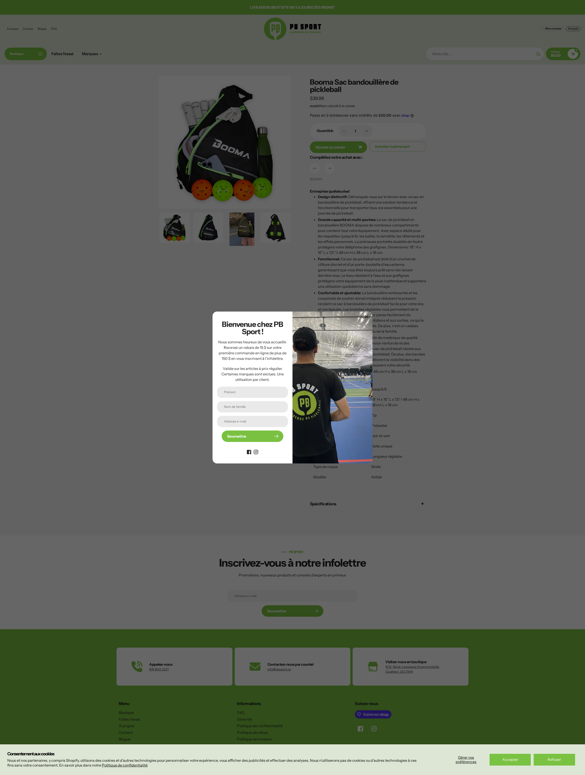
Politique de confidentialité (125, 765)
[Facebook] (249, 451)
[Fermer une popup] (367, 317)
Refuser (554, 759)
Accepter (510, 759)
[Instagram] (256, 451)
